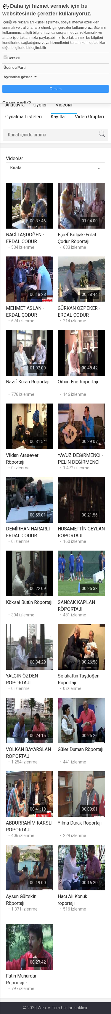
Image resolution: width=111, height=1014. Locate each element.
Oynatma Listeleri (23, 116)
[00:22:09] (29, 573)
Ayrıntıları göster (18, 77)
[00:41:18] (29, 793)
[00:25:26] (81, 720)
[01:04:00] (81, 205)
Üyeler (40, 105)
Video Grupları (89, 116)
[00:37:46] (29, 205)
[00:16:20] (81, 867)
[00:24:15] (29, 720)
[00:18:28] (29, 279)
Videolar (64, 105)
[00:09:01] (81, 793)
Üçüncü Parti (14, 68)
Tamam (56, 89)
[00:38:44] (81, 279)
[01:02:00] (29, 352)
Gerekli (13, 58)
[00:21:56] (81, 499)
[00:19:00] (29, 867)
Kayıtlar (58, 116)
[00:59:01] (29, 499)
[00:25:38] (81, 573)
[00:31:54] (29, 426)
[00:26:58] (81, 646)
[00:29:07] (81, 426)
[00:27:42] (29, 946)
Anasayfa (15, 105)
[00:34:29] (29, 646)
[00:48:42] (81, 352)
